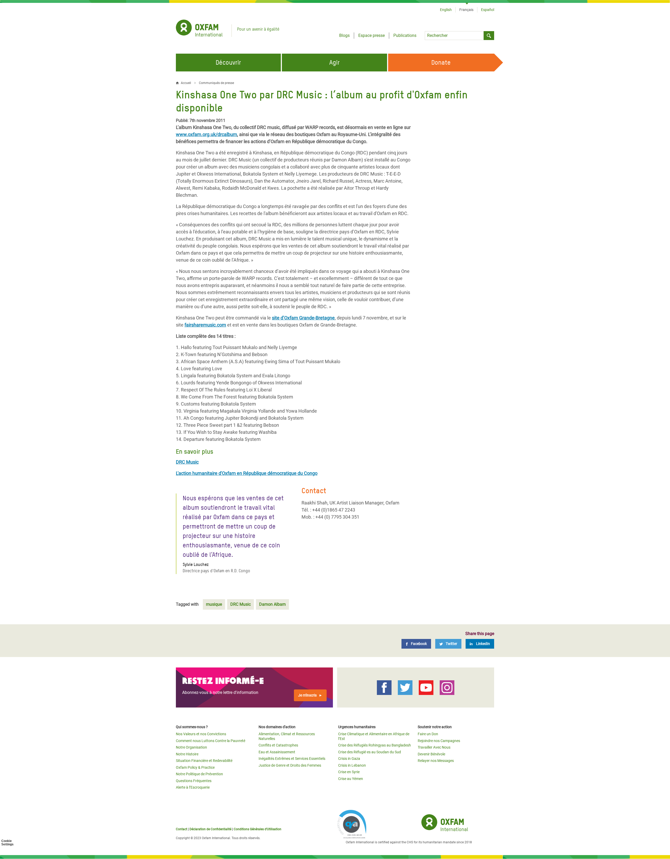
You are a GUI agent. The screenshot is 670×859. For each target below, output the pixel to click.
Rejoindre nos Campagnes (439, 741)
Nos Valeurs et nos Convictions (201, 734)
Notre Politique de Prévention (199, 774)
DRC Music (240, 604)
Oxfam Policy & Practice (195, 767)
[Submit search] (489, 35)
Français (466, 10)
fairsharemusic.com (205, 325)
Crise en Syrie (349, 772)
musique (214, 604)
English (446, 10)
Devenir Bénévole (431, 754)
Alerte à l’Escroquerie (193, 787)
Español (487, 10)
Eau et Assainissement (277, 752)
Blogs (344, 35)
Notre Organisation (191, 747)
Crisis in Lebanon (352, 765)
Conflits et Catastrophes (278, 745)
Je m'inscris (307, 695)
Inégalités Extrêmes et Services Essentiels (292, 758)
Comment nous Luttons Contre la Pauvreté (210, 741)
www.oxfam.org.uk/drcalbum (206, 134)
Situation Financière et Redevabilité (204, 761)
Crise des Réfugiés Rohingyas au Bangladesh (374, 745)
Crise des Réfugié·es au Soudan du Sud (369, 752)
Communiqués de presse (216, 83)
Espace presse (371, 35)
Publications (404, 35)
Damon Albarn (272, 604)
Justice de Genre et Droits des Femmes (290, 765)
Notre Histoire (187, 754)
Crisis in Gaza (349, 758)
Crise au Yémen (350, 779)
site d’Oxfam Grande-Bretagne (303, 318)
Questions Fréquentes (193, 781)
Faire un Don (428, 734)
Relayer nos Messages (436, 761)
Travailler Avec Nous (434, 747)
